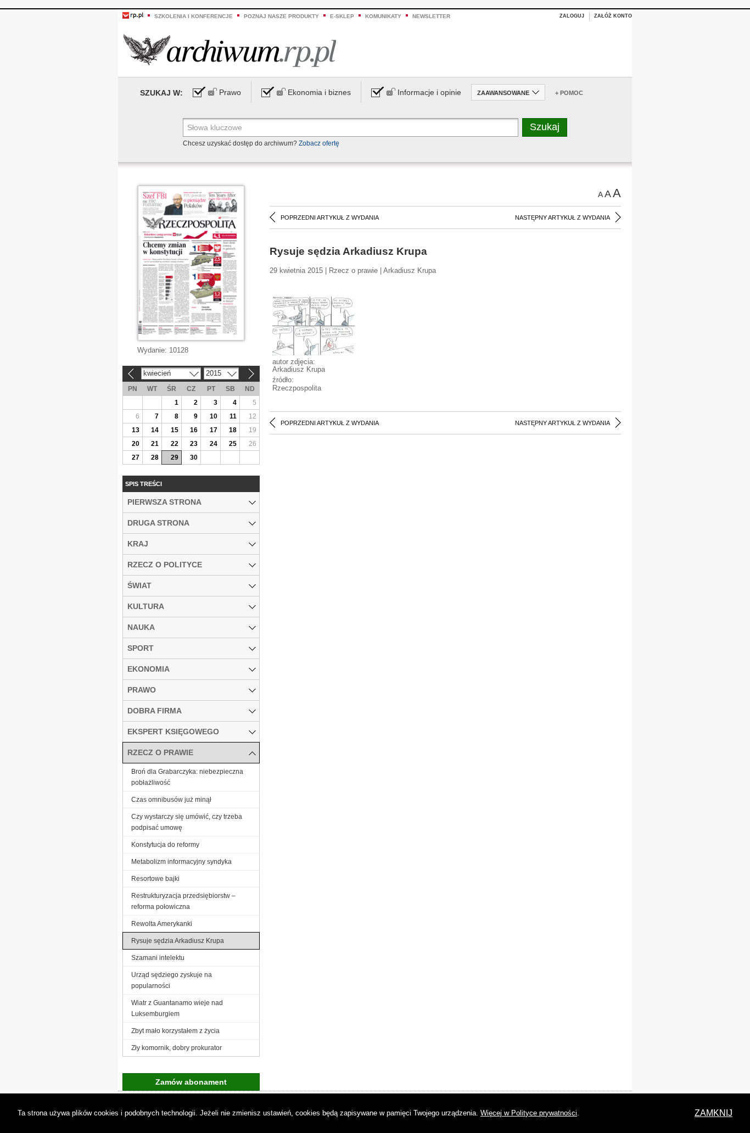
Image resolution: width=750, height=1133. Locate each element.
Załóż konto (613, 16)
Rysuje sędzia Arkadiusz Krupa (177, 941)
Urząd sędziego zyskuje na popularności (171, 980)
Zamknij (713, 1113)
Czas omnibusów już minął (171, 799)
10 (213, 416)
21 (155, 444)
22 (174, 444)
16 (194, 430)
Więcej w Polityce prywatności (528, 1113)
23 (194, 444)
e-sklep (342, 16)
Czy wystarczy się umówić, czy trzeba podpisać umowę (186, 822)
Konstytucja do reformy (165, 845)
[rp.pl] (132, 15)
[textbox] (350, 127)
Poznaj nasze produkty (281, 16)
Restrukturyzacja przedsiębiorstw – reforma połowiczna (183, 901)
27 (135, 457)
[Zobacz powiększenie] (313, 325)
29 (174, 457)
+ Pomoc (569, 93)
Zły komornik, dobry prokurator (176, 1048)
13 (135, 430)
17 (213, 430)
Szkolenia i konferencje (193, 16)
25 (233, 444)
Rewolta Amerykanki (161, 924)
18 (233, 430)
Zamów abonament (191, 1082)
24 (213, 444)
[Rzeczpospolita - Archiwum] (230, 50)
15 (174, 430)
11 (233, 416)
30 (194, 457)
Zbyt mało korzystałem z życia (175, 1031)
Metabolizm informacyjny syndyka (181, 862)
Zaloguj (571, 16)
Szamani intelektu (157, 958)
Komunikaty (383, 16)
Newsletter (431, 16)
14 (155, 430)
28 (155, 457)
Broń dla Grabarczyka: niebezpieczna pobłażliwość (187, 777)
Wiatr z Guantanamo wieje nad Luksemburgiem (177, 1008)
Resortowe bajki (155, 879)
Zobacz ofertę (319, 143)
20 (135, 444)
